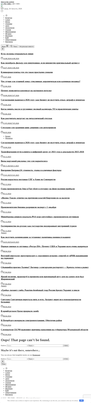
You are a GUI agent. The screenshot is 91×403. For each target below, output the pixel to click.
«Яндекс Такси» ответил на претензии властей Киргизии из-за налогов (35, 198)
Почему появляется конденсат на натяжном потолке (26, 90)
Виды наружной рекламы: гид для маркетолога (24, 161)
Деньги (3, 233)
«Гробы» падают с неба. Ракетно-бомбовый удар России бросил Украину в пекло (40, 290)
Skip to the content (7, 2)
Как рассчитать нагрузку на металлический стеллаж (26, 118)
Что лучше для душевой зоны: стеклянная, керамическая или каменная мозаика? (40, 81)
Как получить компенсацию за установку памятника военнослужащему (36, 237)
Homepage (36, 355)
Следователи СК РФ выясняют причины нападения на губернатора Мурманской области (44, 329)
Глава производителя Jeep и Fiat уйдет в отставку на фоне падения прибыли (38, 189)
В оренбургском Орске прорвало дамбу (20, 311)
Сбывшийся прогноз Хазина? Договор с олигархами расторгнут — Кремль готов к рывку (45, 267)
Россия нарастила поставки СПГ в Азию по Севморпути (28, 179)
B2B (7, 38)
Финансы (9, 138)
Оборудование (10, 40)
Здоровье (8, 24)
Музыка (8, 34)
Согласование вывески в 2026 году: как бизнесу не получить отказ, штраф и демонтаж (43, 100)
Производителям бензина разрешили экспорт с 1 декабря (28, 207)
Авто (7, 26)
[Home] (6, 16)
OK (81, 400)
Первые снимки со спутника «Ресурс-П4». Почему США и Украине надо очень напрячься (44, 246)
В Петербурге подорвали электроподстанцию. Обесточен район (31, 320)
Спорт (7, 20)
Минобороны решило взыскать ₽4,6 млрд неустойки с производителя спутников (40, 217)
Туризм (8, 30)
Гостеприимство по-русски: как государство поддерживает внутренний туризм (39, 226)
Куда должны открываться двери (17, 54)
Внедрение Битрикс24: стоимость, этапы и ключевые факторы (31, 170)
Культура (8, 18)
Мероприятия (10, 32)
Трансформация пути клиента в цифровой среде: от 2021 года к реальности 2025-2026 (42, 152)
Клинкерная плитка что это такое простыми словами (27, 72)
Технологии (9, 28)
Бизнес (8, 136)
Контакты (9, 42)
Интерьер (9, 36)
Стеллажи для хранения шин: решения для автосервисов (28, 127)
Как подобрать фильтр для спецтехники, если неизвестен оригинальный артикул (40, 63)
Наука (7, 22)
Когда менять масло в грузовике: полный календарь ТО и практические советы (39, 109)
